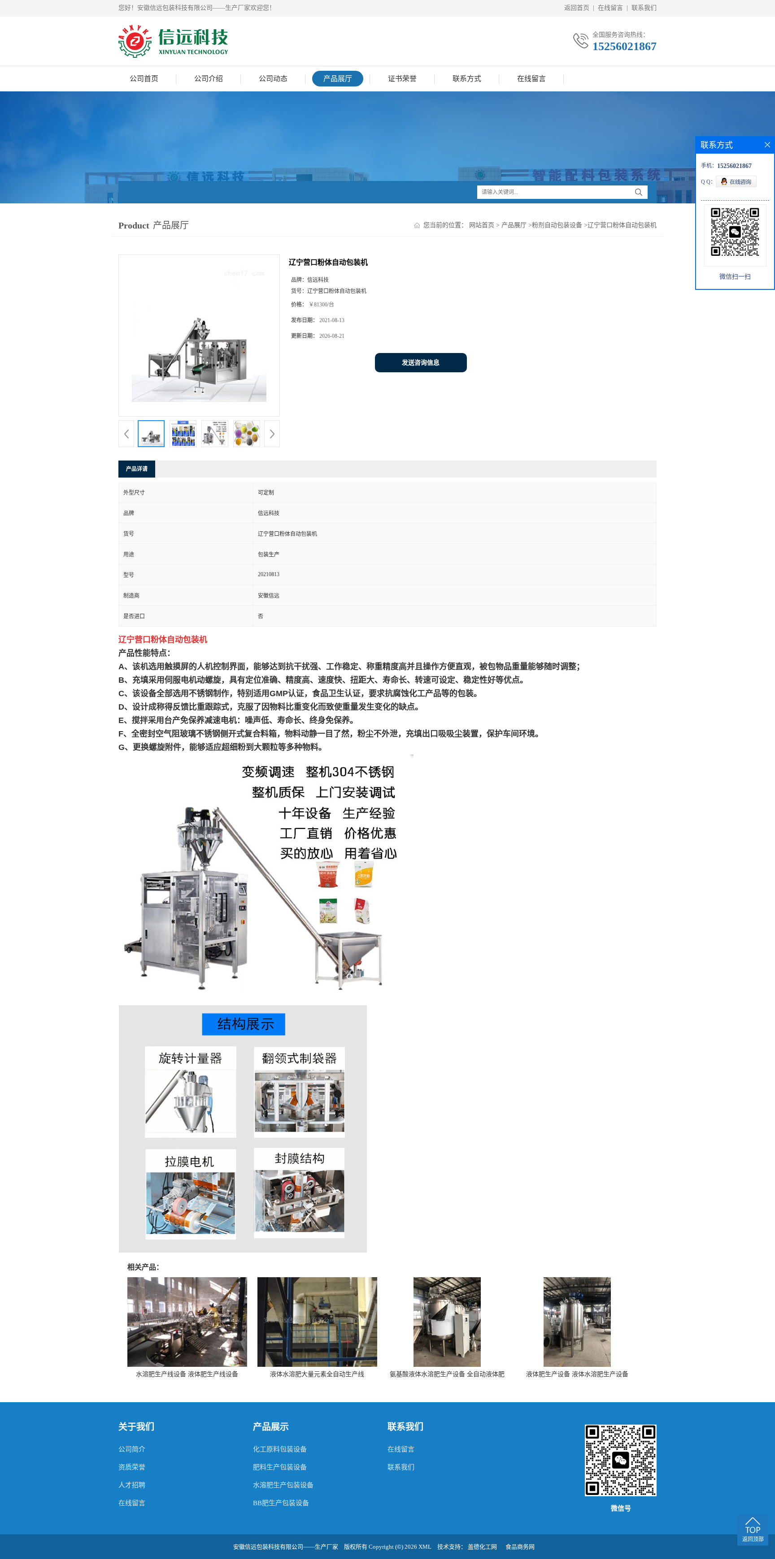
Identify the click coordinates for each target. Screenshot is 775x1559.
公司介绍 (208, 78)
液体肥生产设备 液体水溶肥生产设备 (577, 1374)
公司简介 (131, 1449)
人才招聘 (131, 1485)
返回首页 (576, 7)
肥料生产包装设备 (280, 1467)
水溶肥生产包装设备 (283, 1485)
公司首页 (144, 78)
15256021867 (624, 46)
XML (424, 1546)
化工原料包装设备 (280, 1449)
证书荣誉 (402, 78)
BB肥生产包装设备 (281, 1503)
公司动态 (273, 78)
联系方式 (467, 78)
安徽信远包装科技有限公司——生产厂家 (285, 1546)
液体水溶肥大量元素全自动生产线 (317, 1374)
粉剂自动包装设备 (557, 225)
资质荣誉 (131, 1467)
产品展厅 (337, 78)
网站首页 (481, 225)
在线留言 (610, 7)
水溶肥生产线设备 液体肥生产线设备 (187, 1374)
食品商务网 (520, 1546)
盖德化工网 (482, 1546)
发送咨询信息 (421, 362)
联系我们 (644, 7)
